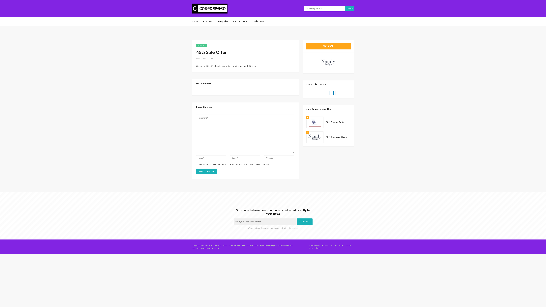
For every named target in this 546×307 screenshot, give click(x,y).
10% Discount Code (336, 137)
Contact (348, 245)
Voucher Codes (240, 21)
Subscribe (304, 221)
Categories (222, 21)
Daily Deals (258, 21)
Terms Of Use (314, 248)
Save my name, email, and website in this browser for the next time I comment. (235, 164)
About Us (325, 245)
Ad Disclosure (337, 245)
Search (350, 9)
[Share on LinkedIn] (331, 93)
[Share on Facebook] (319, 93)
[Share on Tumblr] (338, 93)
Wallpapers (208, 59)
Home (195, 21)
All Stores (207, 21)
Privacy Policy (314, 245)
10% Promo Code (335, 122)
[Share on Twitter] (325, 93)
